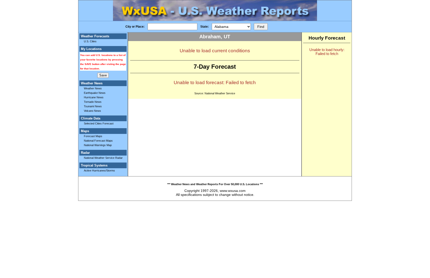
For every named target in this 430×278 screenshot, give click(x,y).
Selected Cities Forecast (98, 123)
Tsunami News (93, 106)
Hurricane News (94, 97)
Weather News (93, 88)
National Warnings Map (98, 145)
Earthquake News (95, 92)
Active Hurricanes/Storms (99, 170)
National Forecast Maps (98, 140)
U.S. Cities (90, 41)
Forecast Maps (93, 136)
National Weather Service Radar (103, 157)
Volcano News (92, 110)
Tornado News (93, 101)
